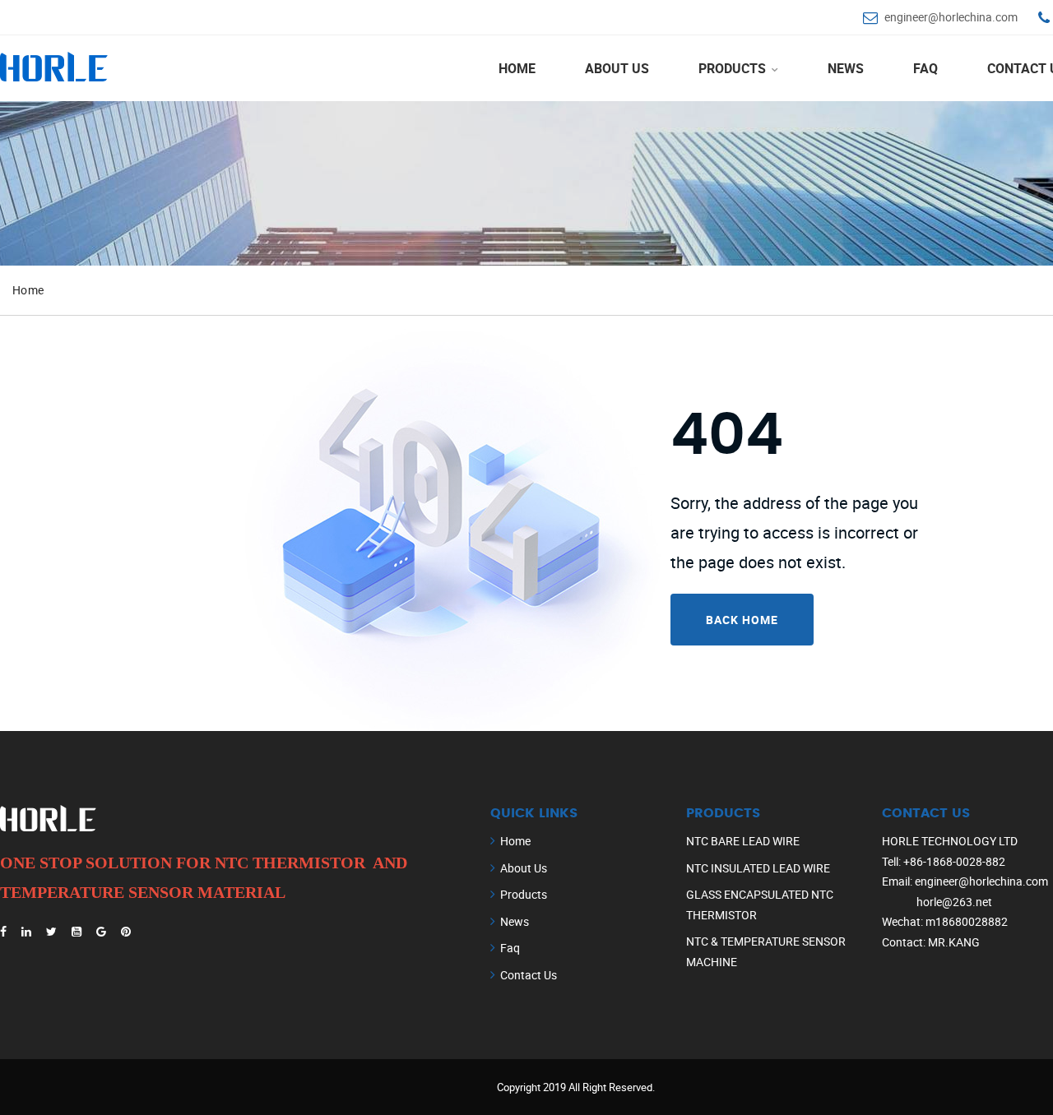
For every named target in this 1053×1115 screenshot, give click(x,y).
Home (517, 68)
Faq (510, 947)
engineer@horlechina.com (951, 17)
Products (733, 68)
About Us (617, 68)
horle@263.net (954, 901)
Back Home (742, 619)
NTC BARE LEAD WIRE (743, 841)
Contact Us (528, 975)
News (846, 68)
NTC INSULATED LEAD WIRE (758, 868)
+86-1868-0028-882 (954, 861)
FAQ (925, 68)
